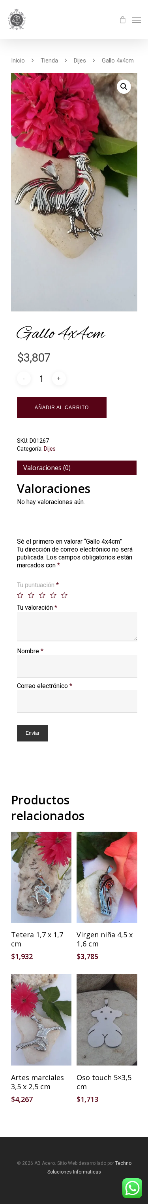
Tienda (49, 60)
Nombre (30, 651)
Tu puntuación (38, 585)
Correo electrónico (44, 686)
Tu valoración (37, 607)
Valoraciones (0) (47, 467)
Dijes (80, 60)
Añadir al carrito (62, 407)
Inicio (18, 60)
